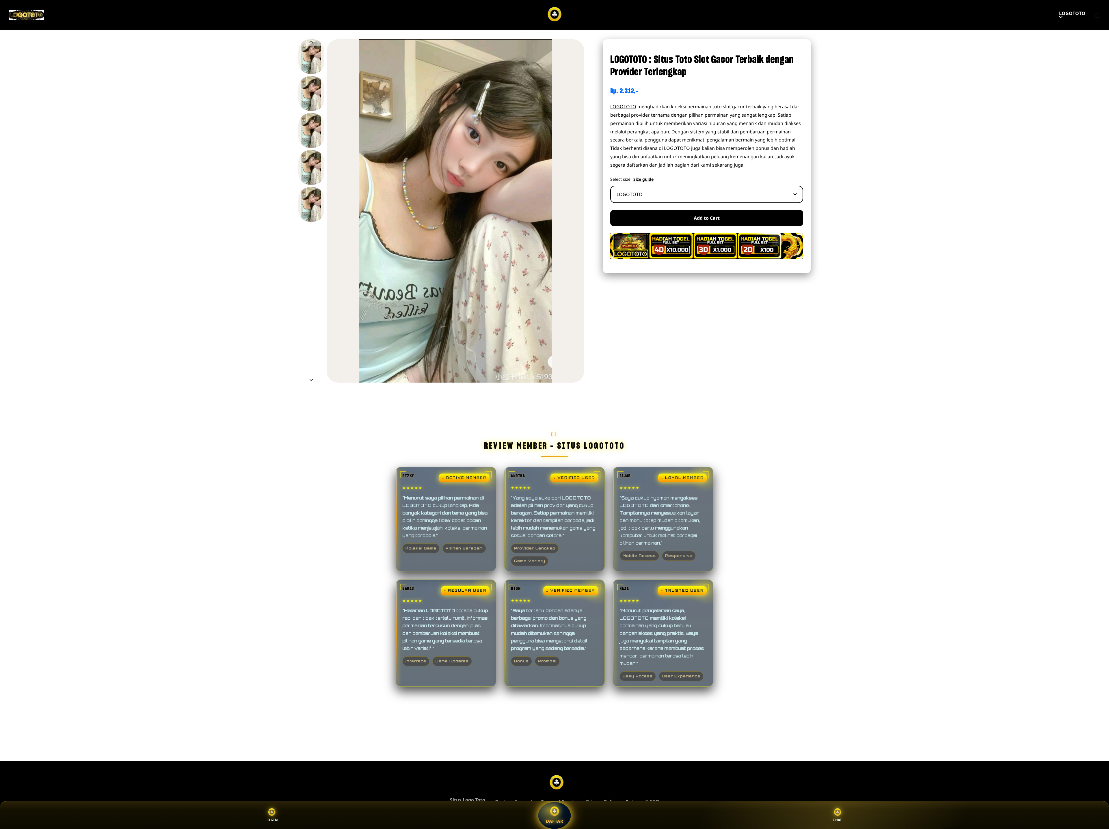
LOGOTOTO (1072, 13)
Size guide (643, 179)
